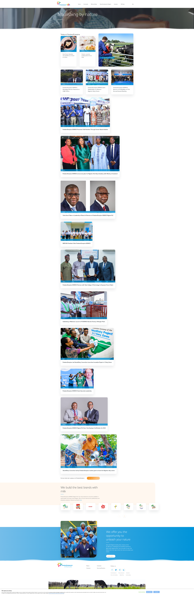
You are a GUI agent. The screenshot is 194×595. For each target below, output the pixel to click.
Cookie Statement (113, 572)
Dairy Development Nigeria (105, 4)
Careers (88, 568)
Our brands (86, 4)
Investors (116, 4)
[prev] (119, 516)
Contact (99, 566)
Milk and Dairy (94, 4)
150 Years (123, 4)
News (87, 566)
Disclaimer (128, 572)
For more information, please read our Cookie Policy (56, 593)
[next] (124, 516)
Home (79, 4)
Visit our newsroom (92, 478)
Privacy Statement (121, 572)
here (81, 500)
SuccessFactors (101, 568)
